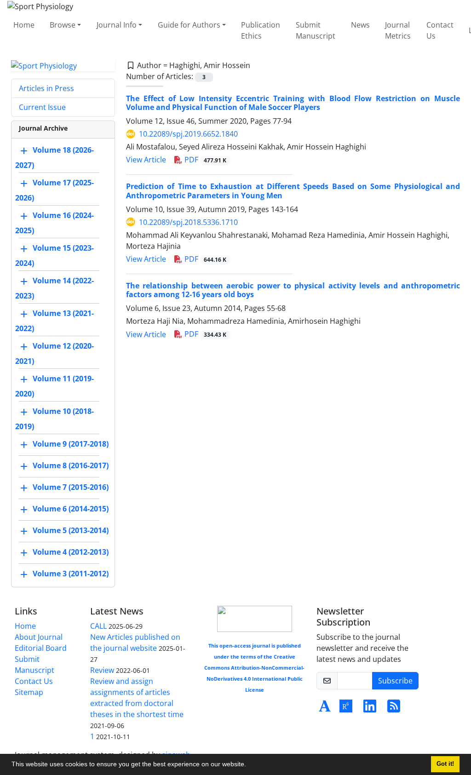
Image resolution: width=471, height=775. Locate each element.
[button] (249, 765)
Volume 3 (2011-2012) (71, 574)
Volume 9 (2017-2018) (71, 444)
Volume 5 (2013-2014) (71, 531)
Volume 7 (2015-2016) (71, 487)
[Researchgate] (346, 709)
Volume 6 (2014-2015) (71, 509)
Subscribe (395, 681)
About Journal (39, 637)
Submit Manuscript (315, 30)
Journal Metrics (398, 30)
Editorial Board (41, 648)
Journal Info (117, 25)
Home (23, 25)
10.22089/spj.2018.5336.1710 (188, 222)
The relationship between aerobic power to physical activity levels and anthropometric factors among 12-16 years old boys (293, 290)
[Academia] (324, 709)
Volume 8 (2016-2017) (71, 466)
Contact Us (440, 30)
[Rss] (394, 709)
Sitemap (29, 692)
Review (102, 670)
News (360, 25)
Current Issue (42, 107)
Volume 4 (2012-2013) (71, 552)
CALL (98, 626)
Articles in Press (46, 88)
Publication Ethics (260, 30)
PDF (204, 160)
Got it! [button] (445, 764)
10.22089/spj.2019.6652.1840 (188, 134)
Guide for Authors (189, 25)
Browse (62, 25)
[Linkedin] (370, 709)
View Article (146, 160)
